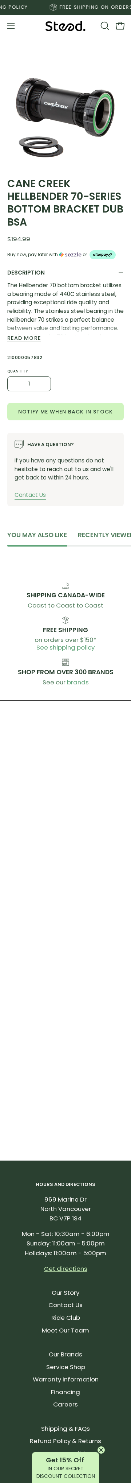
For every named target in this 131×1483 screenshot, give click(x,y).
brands (78, 682)
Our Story (65, 1292)
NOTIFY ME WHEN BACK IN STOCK (65, 411)
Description (26, 272)
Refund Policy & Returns (65, 1441)
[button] (104, 26)
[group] (65, 7)
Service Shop (65, 1367)
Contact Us (30, 494)
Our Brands (65, 1354)
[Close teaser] (101, 1450)
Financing (65, 1392)
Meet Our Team (65, 1330)
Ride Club (65, 1317)
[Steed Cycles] (65, 26)
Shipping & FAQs (65, 1428)
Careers (65, 1404)
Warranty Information (66, 1379)
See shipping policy (65, 647)
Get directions (65, 1268)
